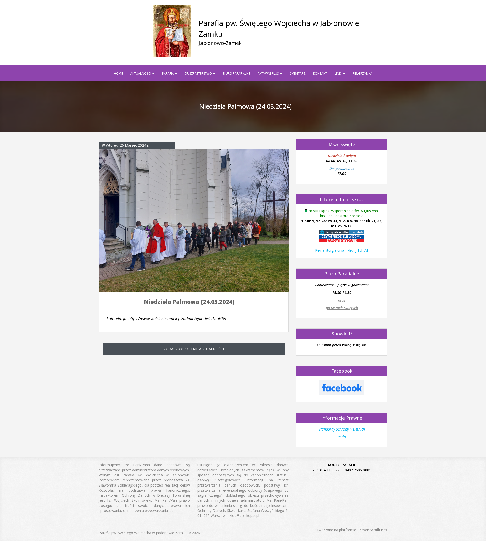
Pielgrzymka (362, 73)
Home (118, 73)
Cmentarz (298, 73)
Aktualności (141, 73)
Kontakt (320, 73)
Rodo (342, 436)
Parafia (168, 73)
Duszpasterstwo (199, 73)
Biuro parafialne (236, 73)
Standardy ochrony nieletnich (342, 429)
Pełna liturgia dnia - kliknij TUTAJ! (342, 250)
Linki (338, 73)
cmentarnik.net (373, 529)
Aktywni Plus (268, 73)
